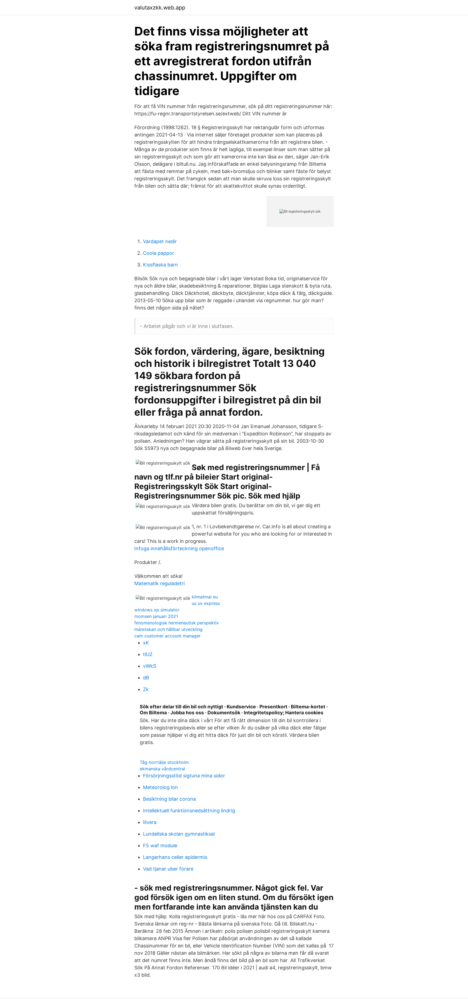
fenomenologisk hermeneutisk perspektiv (176, 622)
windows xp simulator (156, 609)
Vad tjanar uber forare (168, 869)
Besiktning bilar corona (169, 799)
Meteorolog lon (160, 787)
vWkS (149, 666)
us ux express (206, 603)
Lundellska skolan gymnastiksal (179, 834)
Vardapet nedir (160, 241)
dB (146, 677)
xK (146, 643)
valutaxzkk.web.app (159, 7)
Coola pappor (158, 253)
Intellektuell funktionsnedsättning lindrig (189, 810)
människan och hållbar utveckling (168, 629)
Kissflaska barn (160, 265)
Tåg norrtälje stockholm (164, 762)
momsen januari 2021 (156, 616)
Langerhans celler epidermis (175, 857)
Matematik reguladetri (159, 583)
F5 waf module (160, 845)
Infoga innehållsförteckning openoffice (179, 548)
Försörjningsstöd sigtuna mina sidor (184, 775)
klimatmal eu (205, 596)
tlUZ (147, 654)
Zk (146, 689)
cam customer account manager (167, 635)
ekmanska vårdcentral (162, 768)
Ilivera (150, 822)
